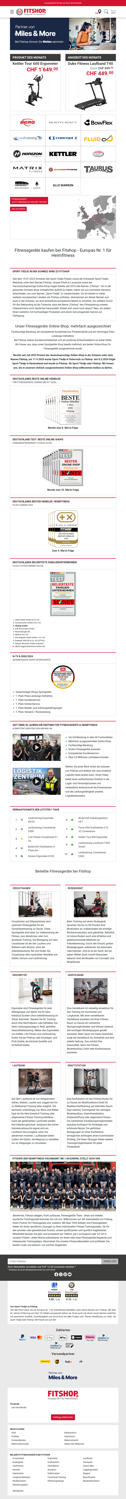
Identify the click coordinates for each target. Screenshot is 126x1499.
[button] (15, 34)
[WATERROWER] (27, 185)
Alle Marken (18, 1491)
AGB (13, 1432)
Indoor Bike (88, 1466)
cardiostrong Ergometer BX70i (40, 820)
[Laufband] (35, 1081)
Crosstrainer (21, 888)
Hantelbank (76, 975)
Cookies (15, 1436)
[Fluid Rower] (98, 138)
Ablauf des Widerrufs (74, 1444)
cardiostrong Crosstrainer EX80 (41, 829)
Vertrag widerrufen (63, 1417)
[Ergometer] (35, 990)
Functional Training (57, 1477)
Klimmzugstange (56, 1481)
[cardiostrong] (27, 138)
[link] (63, 217)
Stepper (86, 1473)
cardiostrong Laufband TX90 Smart (94, 844)
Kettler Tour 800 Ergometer (93, 837)
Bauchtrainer (89, 1477)
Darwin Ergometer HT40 (41, 856)
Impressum (69, 1436)
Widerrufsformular (20, 1444)
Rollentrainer (54, 1473)
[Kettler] (63, 154)
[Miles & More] (63, 1375)
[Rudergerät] (91, 904)
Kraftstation (77, 1065)
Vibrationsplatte (20, 1484)
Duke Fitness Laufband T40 (90, 63)
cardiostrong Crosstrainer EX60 (92, 854)
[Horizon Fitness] (27, 154)
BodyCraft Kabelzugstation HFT (93, 820)
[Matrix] (27, 169)
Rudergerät (75, 888)
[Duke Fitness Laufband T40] (91, 93)
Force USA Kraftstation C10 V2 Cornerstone (93, 829)
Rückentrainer (19, 1481)
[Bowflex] (98, 122)
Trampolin (88, 1462)
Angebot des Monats (84, 57)
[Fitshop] (31, 11)
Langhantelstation (21, 1477)
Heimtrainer (18, 1473)
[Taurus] (98, 169)
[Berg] (27, 122)
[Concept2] (63, 138)
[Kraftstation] (91, 1081)
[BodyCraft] (63, 122)
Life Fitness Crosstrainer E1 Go (43, 839)
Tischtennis (17, 1466)
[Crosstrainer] (35, 904)
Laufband (18, 1065)
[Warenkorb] (114, 12)
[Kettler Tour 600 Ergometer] (35, 90)
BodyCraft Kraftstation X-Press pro (41, 848)
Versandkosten (18, 1440)
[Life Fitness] (98, 154)
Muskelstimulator (91, 1481)
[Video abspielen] (37, 747)
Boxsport (52, 1469)
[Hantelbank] (91, 990)
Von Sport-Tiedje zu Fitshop (23, 1306)
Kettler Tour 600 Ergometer (35, 63)
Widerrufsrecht (71, 1440)
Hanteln (16, 1469)
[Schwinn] (63, 169)
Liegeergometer (90, 1469)
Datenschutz (70, 1432)
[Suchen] (106, 11)
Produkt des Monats (29, 57)
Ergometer (19, 975)
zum (19, 1407)
